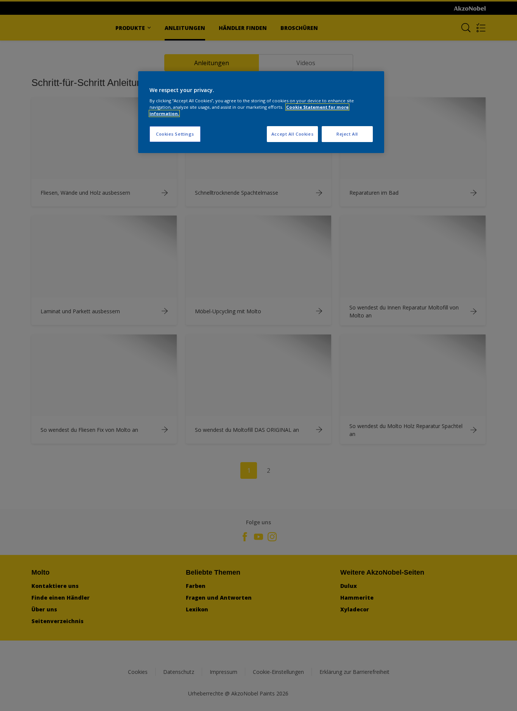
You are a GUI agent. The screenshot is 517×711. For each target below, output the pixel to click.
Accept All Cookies (292, 134)
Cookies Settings (175, 134)
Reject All (347, 134)
